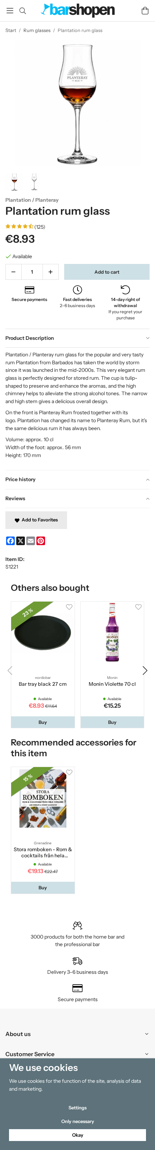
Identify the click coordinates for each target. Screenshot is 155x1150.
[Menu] (10, 10)
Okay (77, 1135)
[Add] (51, 272)
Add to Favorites (38, 519)
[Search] (22, 11)
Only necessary (77, 1121)
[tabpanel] (77, 408)
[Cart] (145, 10)
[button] (43, 722)
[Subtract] (13, 272)
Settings (77, 1107)
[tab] (77, 338)
